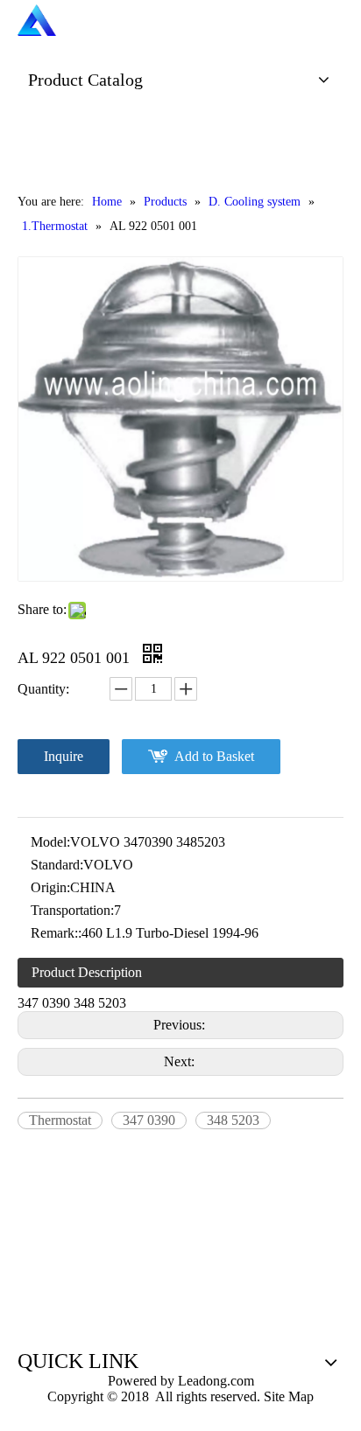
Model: (50, 841)
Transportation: (72, 910)
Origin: (50, 887)
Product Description (87, 972)
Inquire (63, 756)
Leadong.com (214, 1380)
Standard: (57, 864)
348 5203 (233, 1120)
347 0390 (149, 1120)
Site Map (289, 1396)
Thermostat (60, 1120)
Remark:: (56, 932)
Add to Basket (214, 756)
